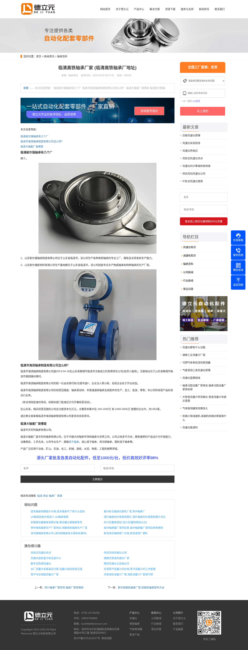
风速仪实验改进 (191, 143)
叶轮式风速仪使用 (192, 181)
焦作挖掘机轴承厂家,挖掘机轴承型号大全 (141, 587)
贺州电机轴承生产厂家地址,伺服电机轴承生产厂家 (59, 527)
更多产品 (134, 634)
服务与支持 (187, 9)
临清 (39, 495)
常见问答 (188, 288)
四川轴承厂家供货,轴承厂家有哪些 (64, 587)
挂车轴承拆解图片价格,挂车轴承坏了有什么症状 (58, 511)
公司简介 (178, 612)
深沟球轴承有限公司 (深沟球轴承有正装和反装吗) (59, 533)
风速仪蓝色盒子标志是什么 (46, 558)
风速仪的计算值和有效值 (196, 165)
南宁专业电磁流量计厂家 (45, 574)
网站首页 (105, 9)
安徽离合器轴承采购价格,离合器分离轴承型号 (56, 522)
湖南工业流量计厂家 (193, 354)
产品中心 (139, 9)
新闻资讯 (204, 9)
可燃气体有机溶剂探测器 (196, 362)
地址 (45, 495)
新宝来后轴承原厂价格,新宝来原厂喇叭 (126, 533)
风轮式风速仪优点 (41, 552)
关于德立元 (122, 9)
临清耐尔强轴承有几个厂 (34, 136)
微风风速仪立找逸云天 (116, 563)
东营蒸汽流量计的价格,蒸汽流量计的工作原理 (129, 569)
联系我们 (220, 9)
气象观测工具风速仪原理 (196, 370)
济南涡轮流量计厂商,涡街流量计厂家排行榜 (128, 574)
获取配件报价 (149, 110)
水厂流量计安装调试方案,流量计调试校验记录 (56, 569)
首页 (38, 56)
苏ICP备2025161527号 (87, 638)
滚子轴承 (74, 441)
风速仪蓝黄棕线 (191, 377)
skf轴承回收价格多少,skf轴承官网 (49, 516)
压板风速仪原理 (191, 135)
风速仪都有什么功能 (193, 347)
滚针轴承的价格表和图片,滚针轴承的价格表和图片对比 (135, 516)
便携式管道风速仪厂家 (116, 558)
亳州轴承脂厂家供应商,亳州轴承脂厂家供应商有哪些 (133, 527)
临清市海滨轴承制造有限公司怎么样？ (42, 141)
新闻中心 (156, 612)
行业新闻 (188, 280)
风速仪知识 (189, 247)
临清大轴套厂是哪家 (32, 146)
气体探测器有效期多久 (195, 408)
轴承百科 (62, 56)
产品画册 (178, 629)
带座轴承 (134, 623)
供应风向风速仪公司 (115, 552)
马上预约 (202, 111)
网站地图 (106, 638)
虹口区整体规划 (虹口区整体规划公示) (125, 522)
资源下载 (170, 9)
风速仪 (133, 618)
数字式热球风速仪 (41, 563)
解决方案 (155, 9)
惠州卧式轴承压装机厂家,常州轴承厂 (124, 511)
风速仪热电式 (190, 150)
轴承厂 (52, 495)
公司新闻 (188, 272)
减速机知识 (189, 255)
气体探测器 (135, 629)
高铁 (59, 495)
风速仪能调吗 (190, 427)
